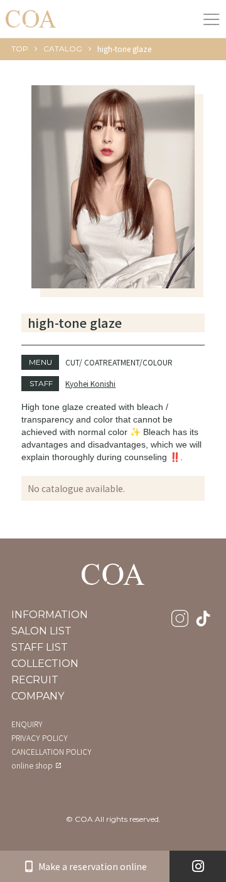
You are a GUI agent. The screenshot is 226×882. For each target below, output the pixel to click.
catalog (62, 49)
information (49, 615)
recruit (34, 680)
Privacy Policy (39, 738)
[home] (31, 18)
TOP (19, 49)
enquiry (27, 724)
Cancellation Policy (51, 751)
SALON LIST (41, 631)
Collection (44, 664)
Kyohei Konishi (90, 383)
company (37, 696)
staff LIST (39, 648)
